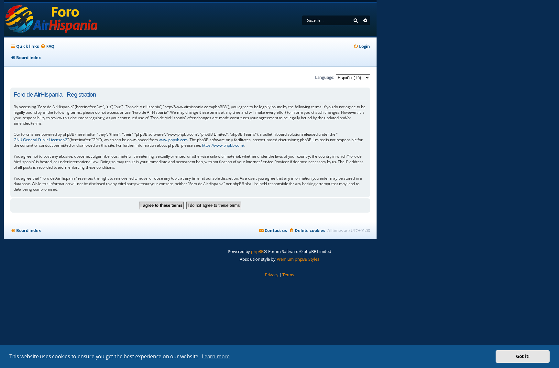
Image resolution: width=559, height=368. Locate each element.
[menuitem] (47, 46)
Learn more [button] (216, 356)
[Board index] (52, 19)
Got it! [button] (523, 356)
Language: (324, 77)
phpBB (257, 251)
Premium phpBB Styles (298, 259)
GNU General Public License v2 (40, 139)
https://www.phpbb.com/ (223, 145)
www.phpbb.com (173, 139)
